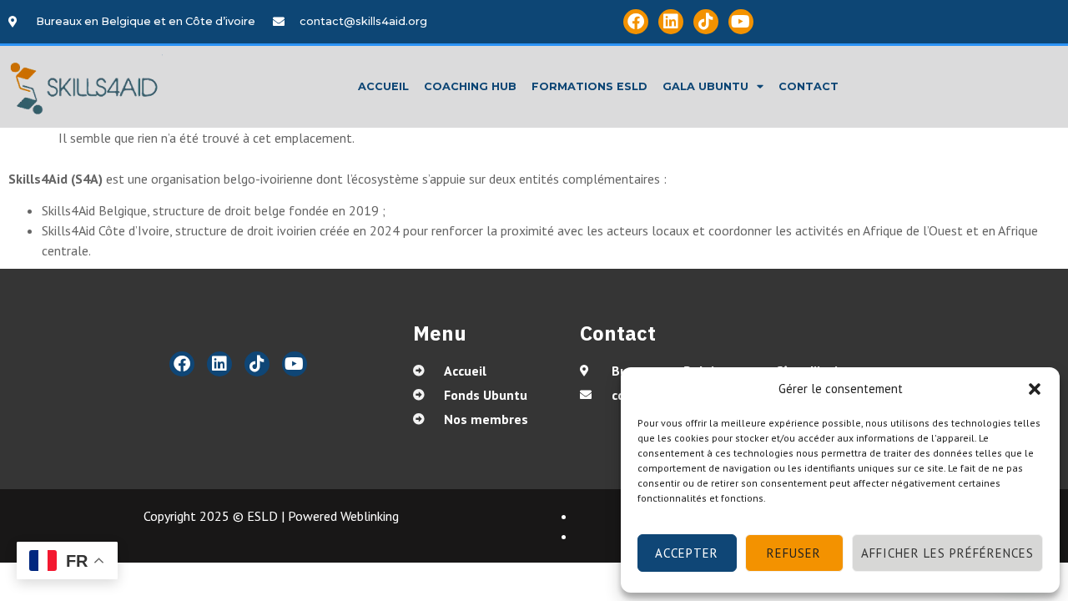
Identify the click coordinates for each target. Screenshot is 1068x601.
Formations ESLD (589, 86)
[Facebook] (635, 21)
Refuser (794, 553)
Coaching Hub (470, 86)
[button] (1034, 389)
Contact (808, 86)
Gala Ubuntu (705, 86)
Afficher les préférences (947, 553)
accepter (686, 553)
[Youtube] (740, 21)
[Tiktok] (705, 21)
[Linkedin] (670, 21)
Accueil (383, 86)
